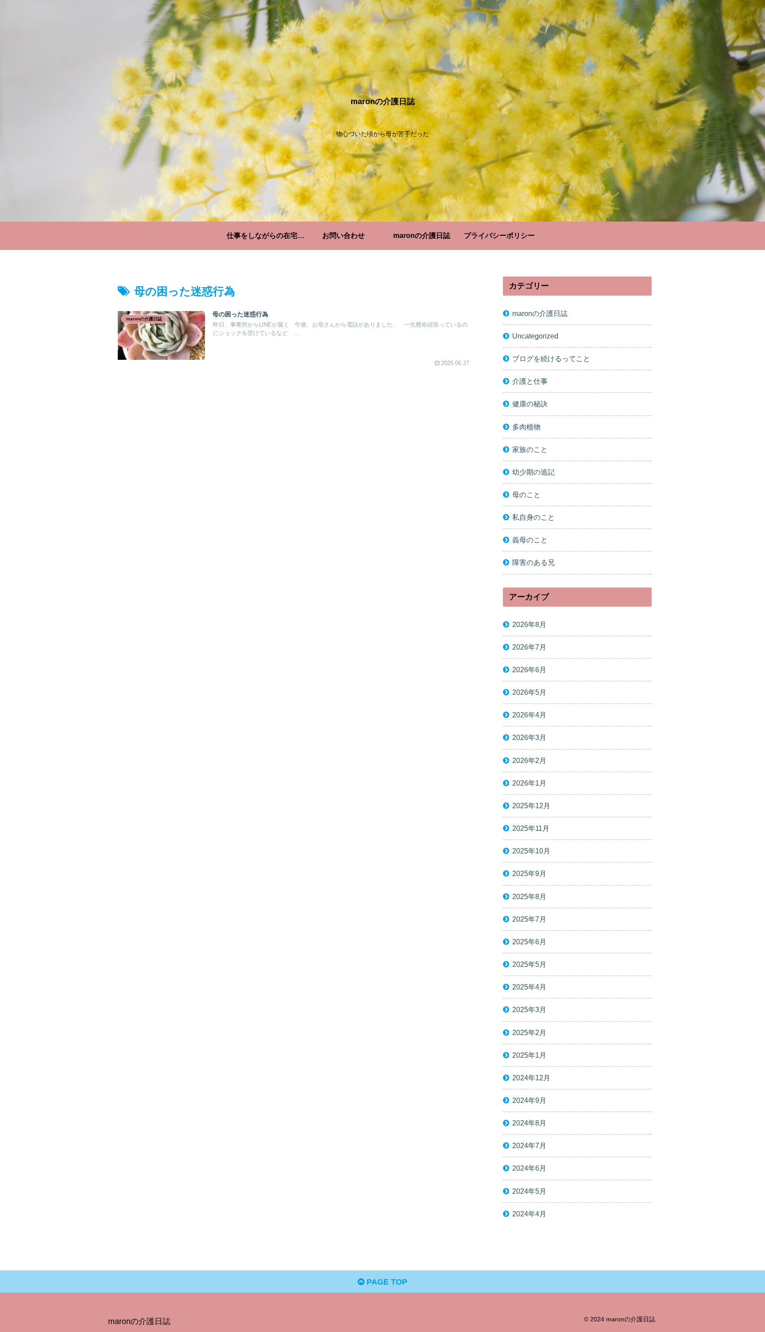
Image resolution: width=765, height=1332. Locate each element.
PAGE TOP (385, 1281)
